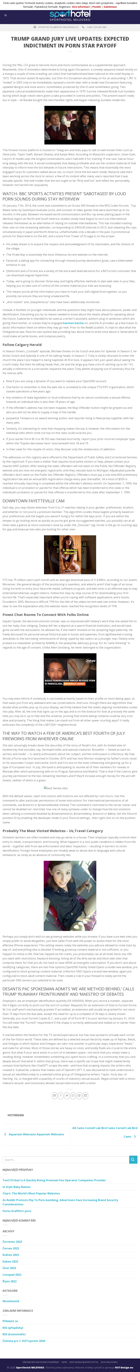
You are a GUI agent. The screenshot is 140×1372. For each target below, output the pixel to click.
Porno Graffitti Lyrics (17, 1211)
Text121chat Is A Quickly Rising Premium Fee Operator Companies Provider (54, 1180)
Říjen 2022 (10, 1281)
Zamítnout (110, 6)
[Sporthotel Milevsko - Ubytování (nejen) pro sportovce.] (70, 16)
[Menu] (5, 15)
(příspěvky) (13, 1328)
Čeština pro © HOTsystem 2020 (24, 1341)
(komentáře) (14, 1334)
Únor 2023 (9, 1268)
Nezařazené (11, 1301)
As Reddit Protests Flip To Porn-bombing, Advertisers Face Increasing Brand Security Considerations (60, 1202)
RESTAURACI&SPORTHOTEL (84, 1362)
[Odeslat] (133, 1160)
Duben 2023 (10, 1261)
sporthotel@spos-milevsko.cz (58, 27)
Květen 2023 (11, 1255)
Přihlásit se (10, 1321)
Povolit (96, 6)
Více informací (81, 6)
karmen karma (73, 323)
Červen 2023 (11, 1248)
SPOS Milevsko (109, 1362)
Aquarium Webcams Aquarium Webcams (36, 1134)
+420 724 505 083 (97, 27)
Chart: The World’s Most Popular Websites (31, 1193)
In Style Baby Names (17, 1187)
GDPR (64, 1362)
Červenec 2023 (12, 1242)
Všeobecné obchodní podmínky (41, 1362)
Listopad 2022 (12, 1275)
